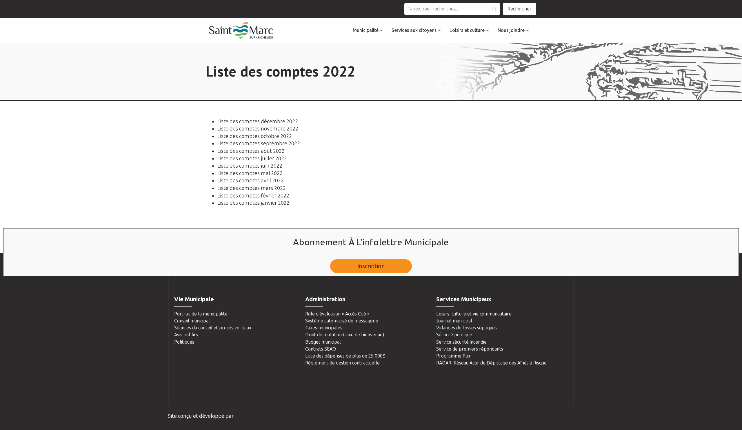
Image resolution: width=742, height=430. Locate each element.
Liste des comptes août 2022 (251, 151)
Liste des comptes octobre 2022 (254, 136)
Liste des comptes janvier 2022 (253, 203)
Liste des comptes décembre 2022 (257, 121)
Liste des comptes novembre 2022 (257, 129)
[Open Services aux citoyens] (439, 30)
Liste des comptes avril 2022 (250, 180)
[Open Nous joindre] (527, 30)
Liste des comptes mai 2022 (250, 173)
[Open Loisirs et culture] (487, 30)
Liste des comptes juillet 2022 (252, 158)
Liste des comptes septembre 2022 (258, 143)
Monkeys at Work (255, 416)
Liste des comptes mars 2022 (251, 188)
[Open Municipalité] (381, 30)
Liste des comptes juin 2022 (249, 166)
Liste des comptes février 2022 (253, 196)
